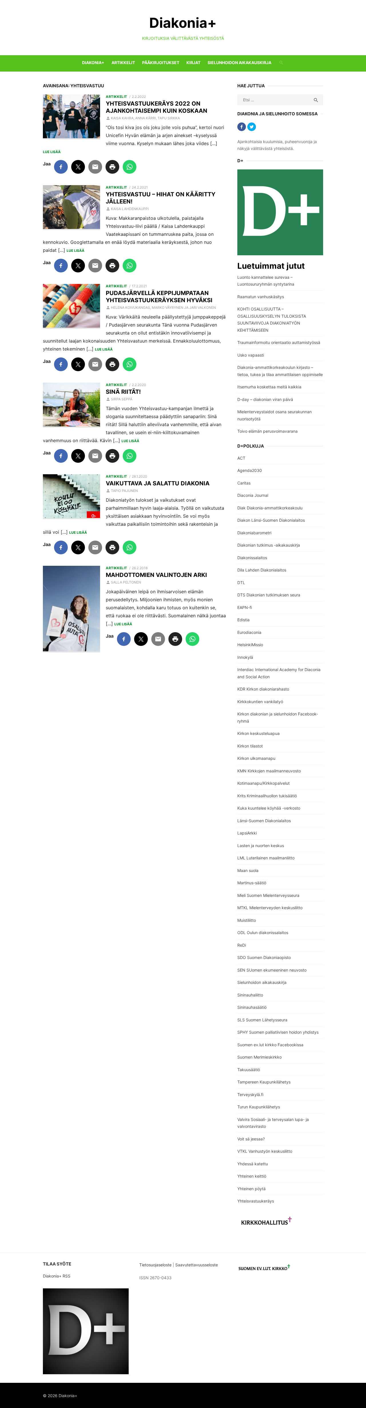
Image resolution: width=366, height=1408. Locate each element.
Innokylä (245, 657)
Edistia (243, 619)
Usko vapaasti (250, 355)
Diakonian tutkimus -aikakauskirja (268, 545)
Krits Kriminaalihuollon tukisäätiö (267, 795)
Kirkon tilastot (250, 745)
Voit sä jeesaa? (251, 1138)
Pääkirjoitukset (160, 62)
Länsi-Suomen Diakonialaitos (264, 820)
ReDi (241, 945)
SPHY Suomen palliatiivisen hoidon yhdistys (278, 1032)
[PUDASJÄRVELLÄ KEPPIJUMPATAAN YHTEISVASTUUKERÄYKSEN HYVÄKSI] (71, 306)
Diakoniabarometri (254, 532)
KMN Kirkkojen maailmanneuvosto (269, 770)
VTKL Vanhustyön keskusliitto (264, 1151)
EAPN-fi (244, 607)
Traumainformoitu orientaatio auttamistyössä (278, 342)
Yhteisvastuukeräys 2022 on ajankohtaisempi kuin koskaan (156, 107)
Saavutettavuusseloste (197, 1264)
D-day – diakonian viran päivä (265, 399)
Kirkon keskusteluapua (258, 733)
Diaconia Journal (252, 495)
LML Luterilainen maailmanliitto (266, 857)
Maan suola (247, 870)
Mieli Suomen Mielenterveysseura (268, 895)
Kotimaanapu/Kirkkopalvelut (263, 783)
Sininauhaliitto (250, 994)
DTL (241, 582)
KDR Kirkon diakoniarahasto (263, 689)
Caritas (243, 482)
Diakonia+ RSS (56, 1275)
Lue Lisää (52, 152)
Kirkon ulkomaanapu (256, 758)
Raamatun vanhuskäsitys (260, 296)
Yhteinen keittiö (251, 1176)
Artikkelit (123, 62)
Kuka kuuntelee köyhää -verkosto (268, 808)
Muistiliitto (246, 920)
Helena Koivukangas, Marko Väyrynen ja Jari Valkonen (163, 307)
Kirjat (193, 62)
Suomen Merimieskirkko (259, 1057)
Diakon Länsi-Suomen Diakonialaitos (271, 520)
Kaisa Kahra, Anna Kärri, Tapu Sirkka (145, 118)
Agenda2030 (249, 470)
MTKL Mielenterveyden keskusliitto (270, 907)
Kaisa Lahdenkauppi (130, 209)
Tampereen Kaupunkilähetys (264, 1081)
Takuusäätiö (248, 1069)
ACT (241, 458)
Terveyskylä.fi (250, 1094)
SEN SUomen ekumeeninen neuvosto (272, 970)
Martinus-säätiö (251, 882)
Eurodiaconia (249, 632)
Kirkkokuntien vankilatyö (260, 701)
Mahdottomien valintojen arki (156, 574)
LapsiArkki (247, 832)
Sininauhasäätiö (251, 1007)
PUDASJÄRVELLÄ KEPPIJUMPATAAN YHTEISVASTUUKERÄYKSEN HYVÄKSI (159, 297)
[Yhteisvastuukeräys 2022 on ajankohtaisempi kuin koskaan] (71, 117)
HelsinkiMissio (250, 644)
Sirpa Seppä (121, 399)
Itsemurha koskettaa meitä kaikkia (269, 386)
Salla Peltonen (126, 582)
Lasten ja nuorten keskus (260, 845)
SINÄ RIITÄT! (123, 391)
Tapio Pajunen (124, 491)
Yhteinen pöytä (251, 1188)
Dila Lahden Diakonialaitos (261, 569)
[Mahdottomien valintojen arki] (71, 609)
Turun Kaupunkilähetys (258, 1106)
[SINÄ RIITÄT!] (71, 405)
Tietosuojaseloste (155, 1264)
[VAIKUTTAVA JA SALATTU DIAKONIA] (71, 496)
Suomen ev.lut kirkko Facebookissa (270, 1044)
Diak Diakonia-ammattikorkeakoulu (270, 507)
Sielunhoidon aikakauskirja (239, 62)
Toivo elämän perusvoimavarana (267, 431)
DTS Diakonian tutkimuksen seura (268, 594)
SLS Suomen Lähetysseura (262, 1019)
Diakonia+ (183, 22)
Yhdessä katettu (252, 1163)
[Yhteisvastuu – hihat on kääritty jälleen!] (71, 207)
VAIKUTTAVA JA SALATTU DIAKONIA (158, 483)
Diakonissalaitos (252, 557)
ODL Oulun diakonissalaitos (262, 932)
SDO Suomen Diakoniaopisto (264, 957)
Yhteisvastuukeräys (255, 1201)
